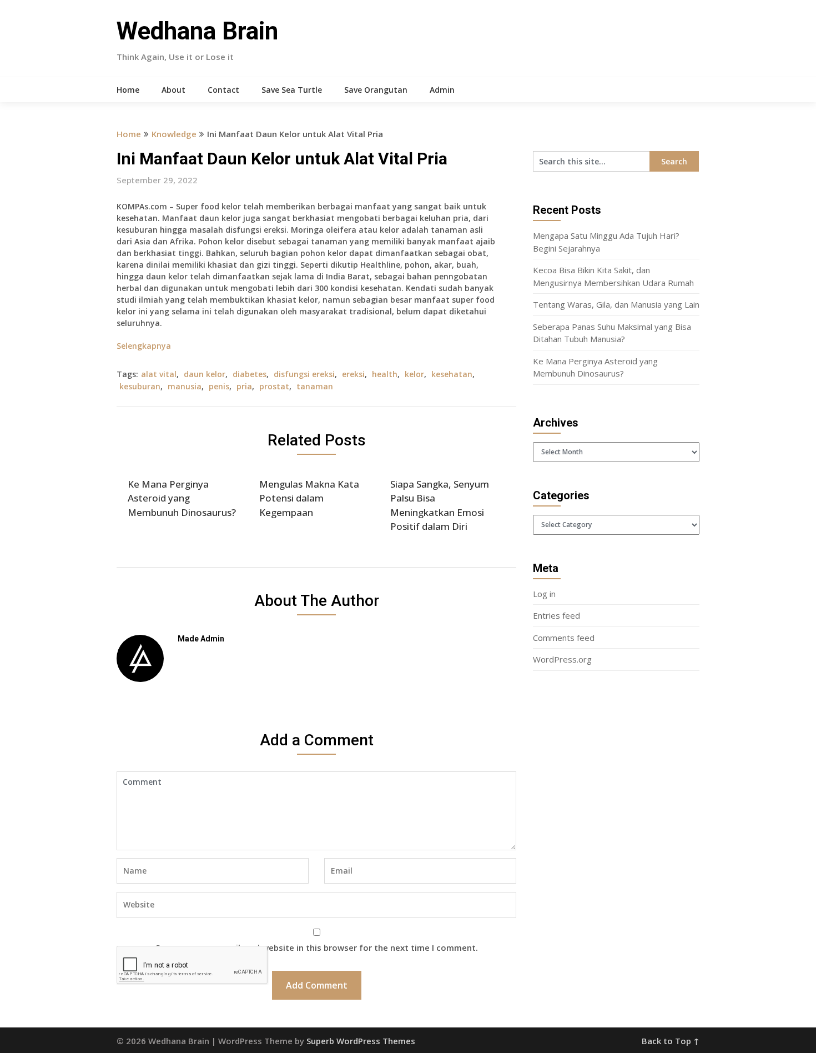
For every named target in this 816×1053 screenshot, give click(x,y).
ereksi (353, 374)
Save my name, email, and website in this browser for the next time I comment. (316, 947)
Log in (544, 593)
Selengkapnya (144, 345)
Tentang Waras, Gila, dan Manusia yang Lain (616, 304)
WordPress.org (562, 659)
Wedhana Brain (197, 31)
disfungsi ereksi (304, 374)
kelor (414, 374)
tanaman (314, 386)
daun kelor (204, 374)
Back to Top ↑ (670, 1040)
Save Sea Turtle (291, 89)
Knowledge (174, 133)
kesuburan (139, 386)
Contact (223, 89)
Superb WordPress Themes (360, 1040)
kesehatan (451, 374)
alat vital (159, 374)
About (173, 89)
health (384, 374)
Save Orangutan (375, 89)
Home (128, 89)
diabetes (249, 374)
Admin (442, 89)
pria (244, 386)
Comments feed (564, 637)
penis (219, 386)
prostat (274, 386)
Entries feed (556, 615)
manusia (185, 386)
